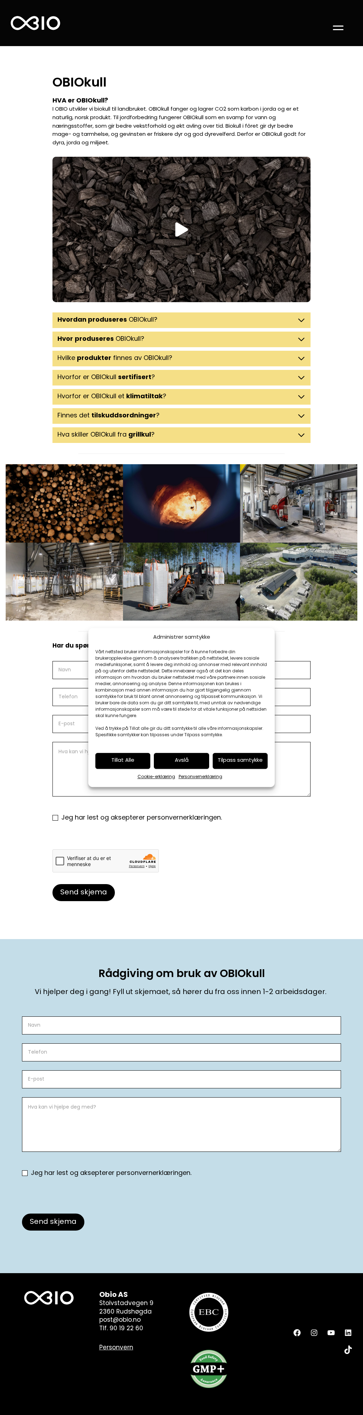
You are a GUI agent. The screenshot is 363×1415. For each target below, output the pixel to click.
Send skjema (83, 892)
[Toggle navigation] (338, 23)
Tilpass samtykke (240, 761)
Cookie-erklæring (156, 777)
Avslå (182, 761)
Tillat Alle (122, 761)
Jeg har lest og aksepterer (141, 818)
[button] (181, 229)
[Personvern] (116, 1348)
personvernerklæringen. (184, 818)
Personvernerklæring (200, 777)
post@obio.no (120, 1320)
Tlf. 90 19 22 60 (121, 1329)
